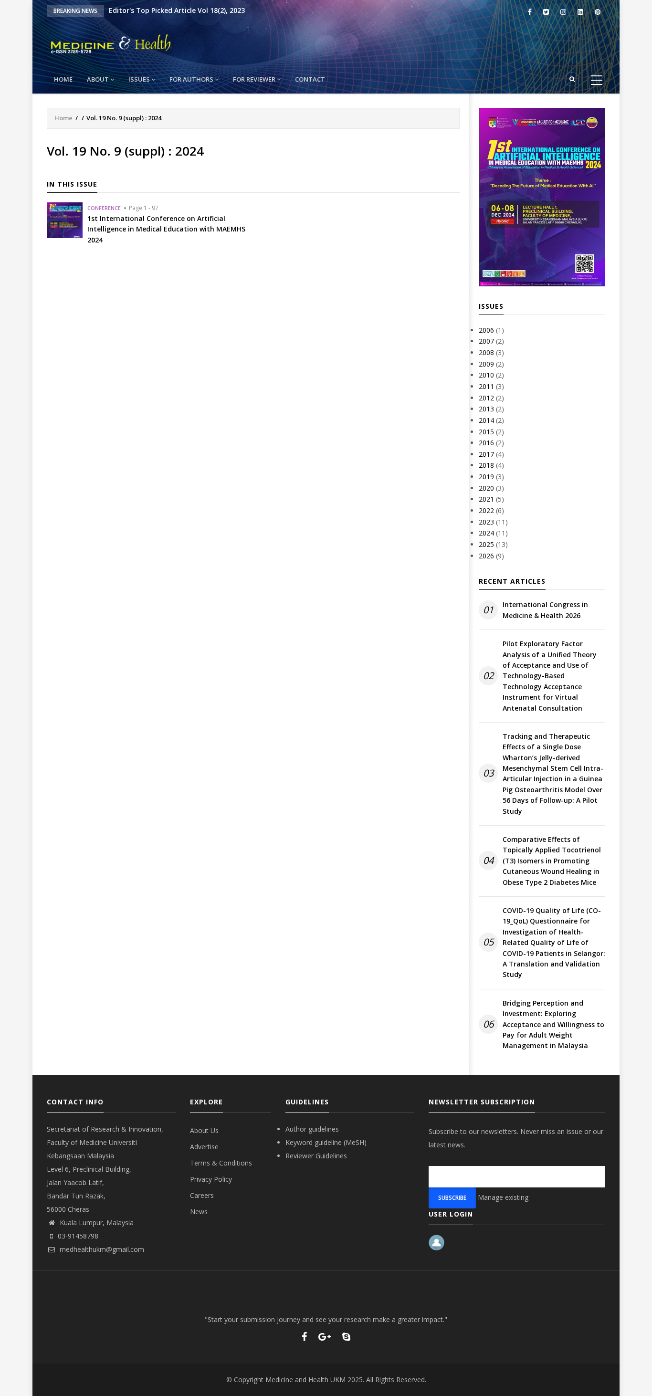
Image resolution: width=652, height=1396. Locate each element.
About (98, 79)
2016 (486, 442)
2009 (486, 363)
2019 (486, 476)
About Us (204, 1130)
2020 (486, 488)
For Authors (192, 79)
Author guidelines (312, 1129)
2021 (486, 499)
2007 (486, 341)
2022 (486, 510)
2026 (486, 555)
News (199, 1211)
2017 (486, 454)
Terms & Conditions (221, 1162)
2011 (486, 386)
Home (63, 79)
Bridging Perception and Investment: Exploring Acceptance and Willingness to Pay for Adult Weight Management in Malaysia (553, 1024)
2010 (486, 374)
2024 (486, 532)
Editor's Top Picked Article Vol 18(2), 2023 (177, 10)
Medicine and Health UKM (305, 1379)
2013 (486, 408)
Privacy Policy (211, 1179)
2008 (486, 352)
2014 (486, 420)
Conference (104, 207)
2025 (486, 544)
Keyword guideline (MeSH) (326, 1142)
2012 (486, 397)
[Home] (142, 42)
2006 (486, 330)
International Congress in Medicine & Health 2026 (545, 609)
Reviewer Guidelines (316, 1155)
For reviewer (255, 79)
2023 (486, 521)
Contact (310, 79)
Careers (202, 1195)
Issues (139, 79)
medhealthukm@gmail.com (101, 1249)
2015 (486, 431)
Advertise (204, 1146)
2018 (486, 465)
